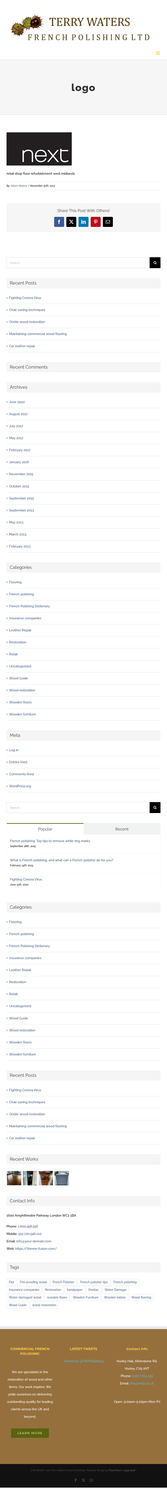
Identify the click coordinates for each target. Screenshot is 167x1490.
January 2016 (19, 462)
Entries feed (18, 762)
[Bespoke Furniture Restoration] (45, 1178)
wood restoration (44, 1305)
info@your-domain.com (33, 1241)
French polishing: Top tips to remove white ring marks (50, 841)
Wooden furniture (22, 714)
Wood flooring (141, 1297)
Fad (11, 1282)
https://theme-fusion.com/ (36, 1249)
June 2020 (17, 402)
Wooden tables (115, 1297)
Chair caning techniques (27, 310)
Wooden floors (20, 702)
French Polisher (63, 1282)
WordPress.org (20, 786)
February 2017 (19, 450)
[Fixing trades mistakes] (29, 1178)
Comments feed (21, 774)
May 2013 (16, 522)
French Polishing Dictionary (29, 606)
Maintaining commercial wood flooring (38, 334)
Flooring (15, 582)
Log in (13, 750)
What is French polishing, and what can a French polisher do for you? (61, 860)
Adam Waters (18, 185)
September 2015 (21, 498)
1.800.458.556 (28, 1226)
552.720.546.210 (30, 1234)
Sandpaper (75, 1289)
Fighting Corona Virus (25, 298)
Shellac (93, 1289)
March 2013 (17, 534)
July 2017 (16, 426)
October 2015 (19, 486)
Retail (13, 654)
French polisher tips (94, 1282)
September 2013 (21, 510)
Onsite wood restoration (27, 322)
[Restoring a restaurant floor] (14, 1178)
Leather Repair (20, 630)
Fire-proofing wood (33, 1282)
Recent (122, 829)
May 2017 (16, 438)
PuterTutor (115, 1470)
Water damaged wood (25, 1297)
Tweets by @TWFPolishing (83, 1361)
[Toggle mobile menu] (158, 53)
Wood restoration (22, 690)
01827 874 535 (142, 1376)
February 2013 (19, 546)
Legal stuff (129, 1470)
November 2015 (21, 474)
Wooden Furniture (85, 1297)
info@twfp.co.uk (142, 1383)
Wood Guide (18, 678)
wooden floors (57, 1297)
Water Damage (115, 1289)
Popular (45, 829)
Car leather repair (22, 346)
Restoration (17, 642)
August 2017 (18, 414)
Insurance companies (25, 618)
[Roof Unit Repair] (61, 1178)
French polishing (21, 594)
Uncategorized (20, 666)
